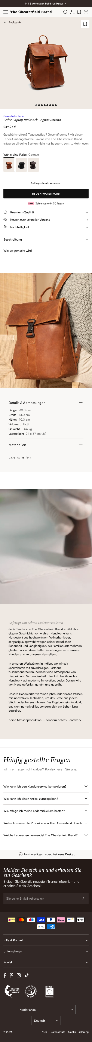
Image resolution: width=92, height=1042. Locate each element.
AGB (44, 1031)
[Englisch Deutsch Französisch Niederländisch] (46, 1020)
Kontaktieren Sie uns (60, 769)
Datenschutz (57, 1031)
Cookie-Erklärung (78, 1031)
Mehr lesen (81, 143)
